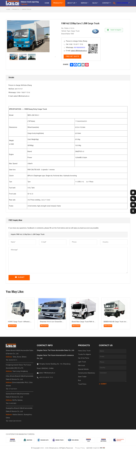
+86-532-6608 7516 (46, 377)
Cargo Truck (26, 9)
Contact (106, 3)
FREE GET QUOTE (72, 56)
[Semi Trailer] (103, 440)
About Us (71, 3)
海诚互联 (96, 448)
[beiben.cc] (58, 440)
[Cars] (88, 440)
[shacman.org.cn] (42, 440)
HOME (8, 9)
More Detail (12, 325)
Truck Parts (82, 384)
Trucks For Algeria (84, 354)
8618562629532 (79, 47)
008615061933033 (15, 421)
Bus (79, 380)
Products (57, 3)
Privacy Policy (80, 448)
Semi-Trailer (82, 377)
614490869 (12, 403)
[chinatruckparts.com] (118, 440)
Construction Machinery (86, 373)
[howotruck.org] (27, 440)
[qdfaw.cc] (73, 440)
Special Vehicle (83, 369)
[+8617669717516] (133, 192)
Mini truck (81, 365)
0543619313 (13, 360)
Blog (95, 3)
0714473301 (13, 389)
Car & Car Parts (83, 358)
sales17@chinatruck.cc (47, 373)
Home (47, 3)
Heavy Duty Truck (84, 351)
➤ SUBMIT (103, 384)
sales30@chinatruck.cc (79, 51)
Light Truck (82, 362)
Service (84, 3)
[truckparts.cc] (12, 440)
